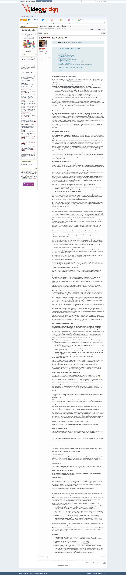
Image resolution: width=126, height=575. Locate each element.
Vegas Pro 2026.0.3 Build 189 (28, 91)
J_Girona (31, 72)
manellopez (24, 83)
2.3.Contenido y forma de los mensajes (66, 56)
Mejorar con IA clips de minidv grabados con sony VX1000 (28, 155)
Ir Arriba (40, 556)
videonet (31, 77)
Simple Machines (29, 573)
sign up (32, 59)
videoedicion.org (25, 29)
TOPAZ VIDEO (24, 72)
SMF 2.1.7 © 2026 (22, 573)
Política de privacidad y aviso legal (73, 551)
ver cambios (78, 42)
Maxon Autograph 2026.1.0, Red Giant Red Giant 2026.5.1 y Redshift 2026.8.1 (28, 148)
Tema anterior (93, 29)
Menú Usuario (24, 54)
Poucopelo (23, 130)
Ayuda (93, 573)
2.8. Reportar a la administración (65, 63)
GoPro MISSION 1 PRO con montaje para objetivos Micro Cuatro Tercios (27, 98)
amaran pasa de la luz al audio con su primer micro (28, 141)
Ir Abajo (40, 33)
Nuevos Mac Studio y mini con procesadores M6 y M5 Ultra (28, 110)
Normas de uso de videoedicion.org (59, 37)
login (28, 59)
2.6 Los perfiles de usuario (63, 60)
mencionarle (78, 333)
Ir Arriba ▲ (105, 573)
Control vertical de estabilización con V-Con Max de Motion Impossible (28, 105)
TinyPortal (89, 573)
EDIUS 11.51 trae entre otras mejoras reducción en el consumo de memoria (28, 135)
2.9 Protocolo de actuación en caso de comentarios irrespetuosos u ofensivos (75, 64)
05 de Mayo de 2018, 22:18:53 (57, 38)
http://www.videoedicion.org (74, 80)
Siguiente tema (101, 29)
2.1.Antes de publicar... (63, 53)
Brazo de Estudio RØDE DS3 (27, 115)
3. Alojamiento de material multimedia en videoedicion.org (71, 67)
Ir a (87, 562)
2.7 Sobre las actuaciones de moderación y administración (70, 62)
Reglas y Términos (98, 573)
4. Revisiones (60, 70)
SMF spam (58, 565)
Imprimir (103, 33)
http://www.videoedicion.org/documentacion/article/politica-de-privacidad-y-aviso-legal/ (78, 97)
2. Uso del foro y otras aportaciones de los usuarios (69, 51)
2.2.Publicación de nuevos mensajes (66, 55)
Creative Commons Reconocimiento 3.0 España (90, 529)
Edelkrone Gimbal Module (27, 86)
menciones (85, 542)
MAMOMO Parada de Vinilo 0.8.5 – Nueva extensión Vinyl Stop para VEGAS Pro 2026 (28, 128)
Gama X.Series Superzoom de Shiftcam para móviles (28, 121)
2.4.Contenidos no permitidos (64, 58)
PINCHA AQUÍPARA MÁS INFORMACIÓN (28, 37)
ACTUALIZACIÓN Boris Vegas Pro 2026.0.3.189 (28, 81)
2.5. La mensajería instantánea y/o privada (67, 59)
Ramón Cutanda (25, 88)
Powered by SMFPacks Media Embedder (40, 573)
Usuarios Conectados (26, 161)
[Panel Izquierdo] (104, 23)
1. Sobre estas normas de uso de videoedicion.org (69, 48)
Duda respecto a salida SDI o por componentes (28, 76)
